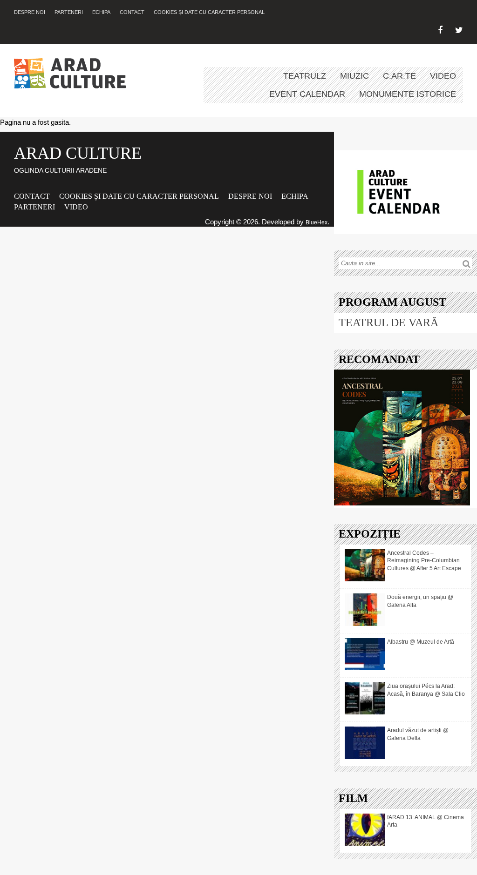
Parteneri (69, 12)
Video (443, 76)
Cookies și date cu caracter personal (209, 12)
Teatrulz (304, 76)
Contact (132, 12)
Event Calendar (307, 94)
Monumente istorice (407, 94)
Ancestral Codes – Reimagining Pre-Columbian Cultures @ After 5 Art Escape (424, 561)
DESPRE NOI (29, 12)
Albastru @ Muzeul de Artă (420, 642)
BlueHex (316, 222)
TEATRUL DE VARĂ (388, 322)
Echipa (101, 12)
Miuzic (354, 76)
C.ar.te (399, 76)
